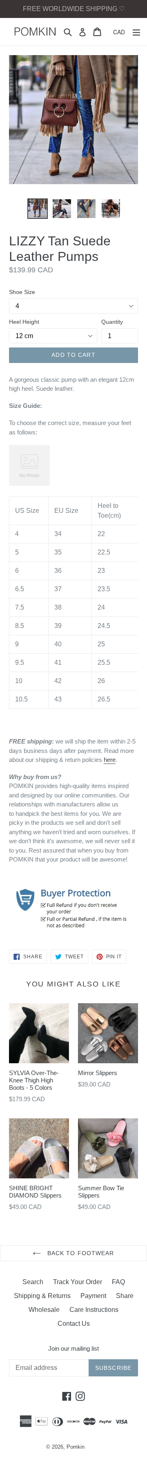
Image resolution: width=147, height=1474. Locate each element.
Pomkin (76, 1447)
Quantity (112, 321)
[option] (37, 208)
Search (32, 1281)
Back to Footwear (79, 1253)
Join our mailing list (73, 1348)
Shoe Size (22, 292)
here (110, 759)
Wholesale (44, 1309)
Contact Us (74, 1323)
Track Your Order (77, 1281)
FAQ (118, 1281)
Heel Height (24, 321)
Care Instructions (93, 1309)
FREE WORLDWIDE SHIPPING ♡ (74, 8)
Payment (93, 1295)
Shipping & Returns (42, 1295)
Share (125, 1295)
